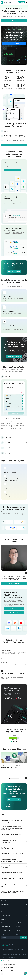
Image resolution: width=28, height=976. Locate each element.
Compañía (3, 919)
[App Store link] (9, 698)
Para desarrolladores (6, 908)
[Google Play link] (19, 698)
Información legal (5, 915)
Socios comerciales (5, 926)
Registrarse (21, 2)
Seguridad (17, 926)
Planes (2, 923)
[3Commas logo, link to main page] (6, 2)
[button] (25, 973)
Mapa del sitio (18, 923)
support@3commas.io (6, 945)
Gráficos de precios (6, 930)
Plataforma (4, 900)
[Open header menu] (26, 2)
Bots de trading (5, 904)
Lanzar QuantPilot (13, 43)
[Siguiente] (26, 573)
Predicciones (18, 930)
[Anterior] (2, 573)
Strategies (3, 912)
